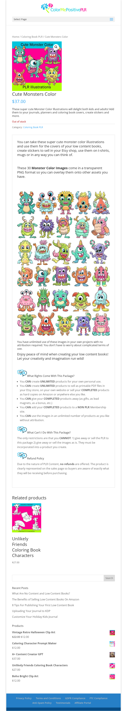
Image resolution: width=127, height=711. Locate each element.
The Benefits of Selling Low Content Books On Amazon (45, 599)
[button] (56, 47)
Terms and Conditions (48, 698)
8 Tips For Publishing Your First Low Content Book (43, 605)
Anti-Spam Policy (42, 702)
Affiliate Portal (83, 702)
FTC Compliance (98, 698)
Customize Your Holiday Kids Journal (35, 617)
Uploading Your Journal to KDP (31, 611)
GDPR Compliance (75, 698)
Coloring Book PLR (31, 36)
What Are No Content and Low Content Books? (41, 593)
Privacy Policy (24, 698)
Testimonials (63, 702)
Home (15, 36)
